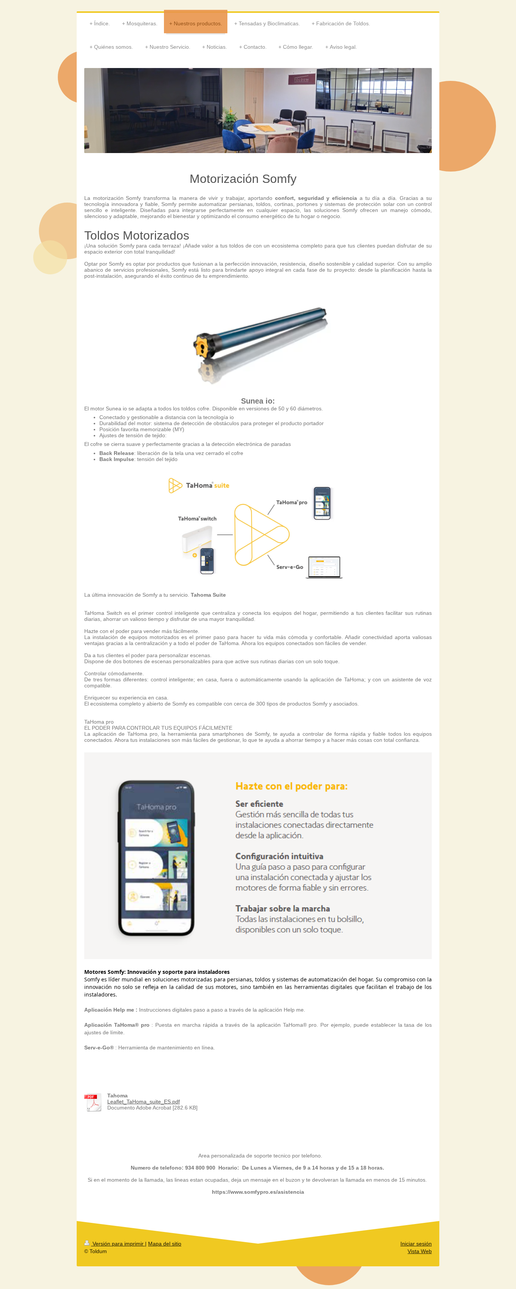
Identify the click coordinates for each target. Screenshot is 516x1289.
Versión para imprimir (118, 1244)
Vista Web (420, 1251)
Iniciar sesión (416, 1244)
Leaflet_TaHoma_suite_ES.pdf (143, 1102)
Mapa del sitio (164, 1244)
